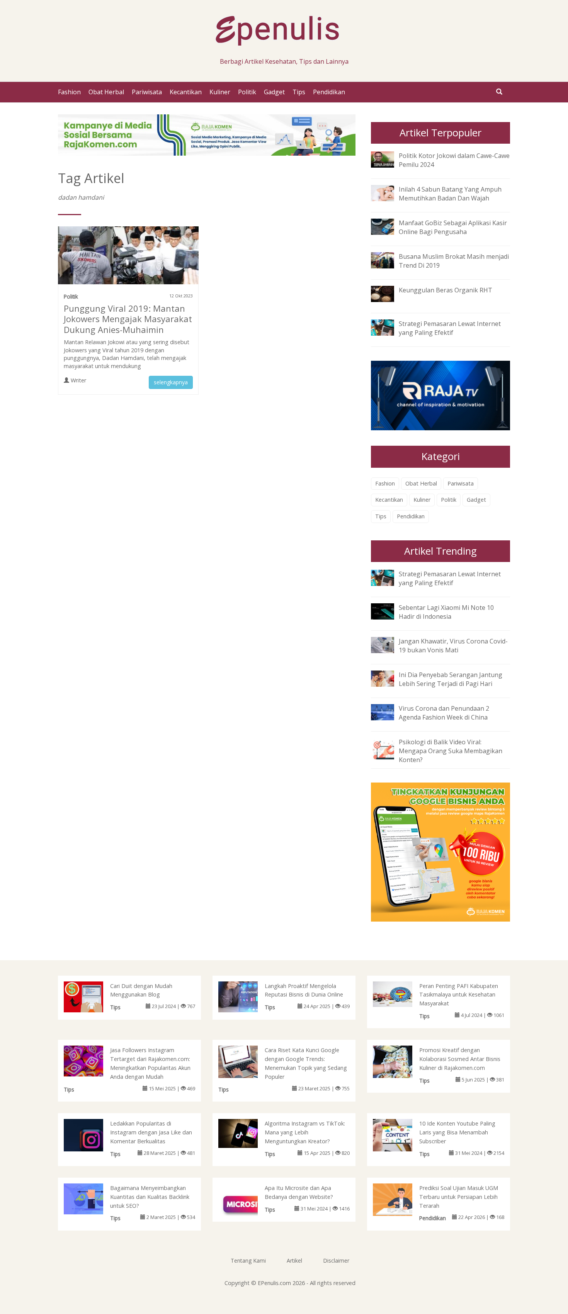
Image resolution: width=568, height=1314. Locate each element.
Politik (247, 92)
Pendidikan (329, 92)
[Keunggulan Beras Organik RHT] (388, 293)
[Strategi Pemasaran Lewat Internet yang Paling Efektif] (388, 327)
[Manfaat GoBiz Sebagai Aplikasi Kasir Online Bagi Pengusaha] (388, 226)
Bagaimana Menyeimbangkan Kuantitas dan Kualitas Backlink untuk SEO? (149, 1196)
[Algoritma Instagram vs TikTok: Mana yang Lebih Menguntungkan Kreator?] (246, 1133)
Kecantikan (186, 92)
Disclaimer (336, 1260)
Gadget (274, 92)
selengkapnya (171, 382)
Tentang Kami (248, 1260)
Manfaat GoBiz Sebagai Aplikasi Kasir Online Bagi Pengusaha (453, 227)
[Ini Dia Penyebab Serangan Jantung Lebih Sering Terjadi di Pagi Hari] (388, 678)
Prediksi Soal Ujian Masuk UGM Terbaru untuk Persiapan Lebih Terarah (458, 1196)
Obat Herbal (106, 92)
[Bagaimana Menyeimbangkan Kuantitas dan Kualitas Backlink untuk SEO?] (91, 1198)
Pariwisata (147, 92)
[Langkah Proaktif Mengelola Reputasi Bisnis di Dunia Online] (246, 996)
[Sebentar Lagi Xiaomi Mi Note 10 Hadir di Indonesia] (388, 610)
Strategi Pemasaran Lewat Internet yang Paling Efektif (450, 328)
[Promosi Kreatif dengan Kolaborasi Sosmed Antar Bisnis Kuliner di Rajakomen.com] (400, 1063)
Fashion (69, 92)
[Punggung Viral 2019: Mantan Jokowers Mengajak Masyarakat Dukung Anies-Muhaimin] (128, 258)
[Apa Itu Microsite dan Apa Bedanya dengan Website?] (246, 1205)
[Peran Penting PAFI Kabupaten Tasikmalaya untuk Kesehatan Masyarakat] (400, 993)
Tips (299, 92)
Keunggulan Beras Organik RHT (445, 290)
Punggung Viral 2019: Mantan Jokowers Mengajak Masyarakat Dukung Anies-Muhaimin (128, 319)
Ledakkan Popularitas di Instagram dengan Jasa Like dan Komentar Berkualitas (151, 1132)
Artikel (294, 1260)
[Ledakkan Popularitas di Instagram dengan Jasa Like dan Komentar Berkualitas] (91, 1139)
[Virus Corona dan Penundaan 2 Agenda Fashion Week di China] (388, 711)
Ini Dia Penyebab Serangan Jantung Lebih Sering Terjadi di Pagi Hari (450, 679)
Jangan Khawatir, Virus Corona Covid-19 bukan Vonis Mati (453, 645)
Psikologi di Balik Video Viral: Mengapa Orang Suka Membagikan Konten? (450, 751)
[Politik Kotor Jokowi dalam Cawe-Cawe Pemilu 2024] (388, 158)
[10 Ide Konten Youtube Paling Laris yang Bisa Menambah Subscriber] (400, 1135)
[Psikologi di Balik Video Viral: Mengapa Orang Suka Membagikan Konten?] (388, 748)
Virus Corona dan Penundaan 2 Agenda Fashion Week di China (444, 713)
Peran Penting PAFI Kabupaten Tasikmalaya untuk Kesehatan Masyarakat (458, 994)
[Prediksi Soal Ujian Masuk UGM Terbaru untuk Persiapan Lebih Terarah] (400, 1201)
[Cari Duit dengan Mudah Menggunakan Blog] (91, 996)
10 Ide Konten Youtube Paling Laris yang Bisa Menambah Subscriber (457, 1132)
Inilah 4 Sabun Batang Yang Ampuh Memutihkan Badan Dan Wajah (450, 193)
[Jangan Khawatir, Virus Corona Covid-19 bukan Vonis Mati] (388, 644)
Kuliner (219, 92)
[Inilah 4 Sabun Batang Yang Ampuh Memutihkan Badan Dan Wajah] (388, 192)
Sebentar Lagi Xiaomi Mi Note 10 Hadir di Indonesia (446, 612)
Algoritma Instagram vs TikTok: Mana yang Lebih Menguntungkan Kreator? (305, 1132)
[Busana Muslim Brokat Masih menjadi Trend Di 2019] (388, 259)
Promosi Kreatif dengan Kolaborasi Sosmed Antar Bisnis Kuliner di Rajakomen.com (459, 1058)
